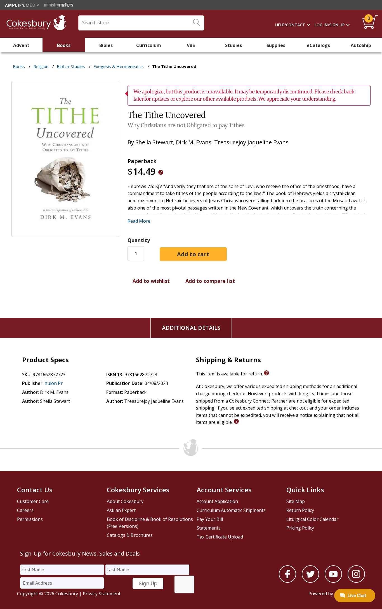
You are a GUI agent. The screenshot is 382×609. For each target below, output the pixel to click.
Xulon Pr (54, 383)
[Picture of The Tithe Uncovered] (65, 233)
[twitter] (310, 581)
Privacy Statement (102, 594)
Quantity (139, 240)
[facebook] (287, 581)
